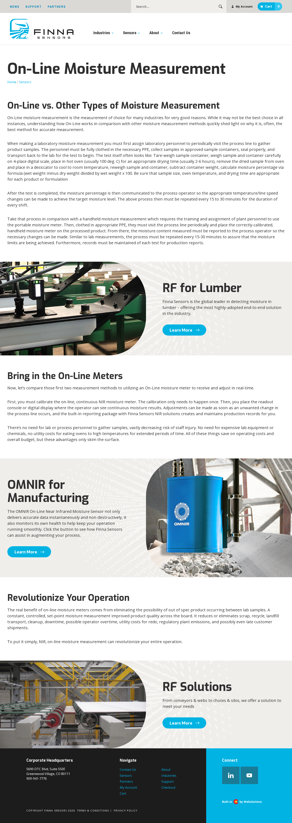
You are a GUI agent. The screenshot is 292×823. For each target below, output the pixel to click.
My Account (244, 6)
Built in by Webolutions (242, 802)
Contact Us (181, 32)
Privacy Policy (125, 810)
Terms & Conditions (93, 810)
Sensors (129, 32)
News (14, 6)
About (154, 32)
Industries (101, 32)
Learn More (181, 329)
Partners (57, 6)
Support (33, 6)
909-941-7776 (36, 778)
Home (11, 82)
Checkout (168, 787)
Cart (272, 6)
